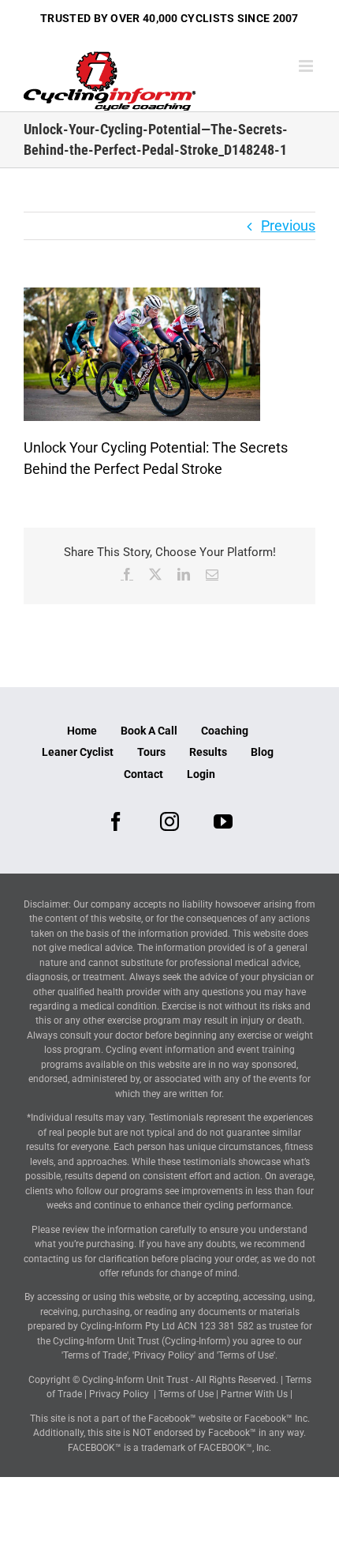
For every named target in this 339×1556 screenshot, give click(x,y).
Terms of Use (186, 1394)
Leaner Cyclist (78, 752)
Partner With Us (254, 1394)
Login (201, 774)
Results (208, 752)
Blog (262, 752)
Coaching (224, 730)
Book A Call (149, 730)
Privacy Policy (119, 1394)
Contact (143, 774)
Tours (151, 752)
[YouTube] (223, 821)
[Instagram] (169, 821)
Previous (288, 225)
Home (82, 730)
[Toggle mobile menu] (307, 66)
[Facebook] (115, 821)
